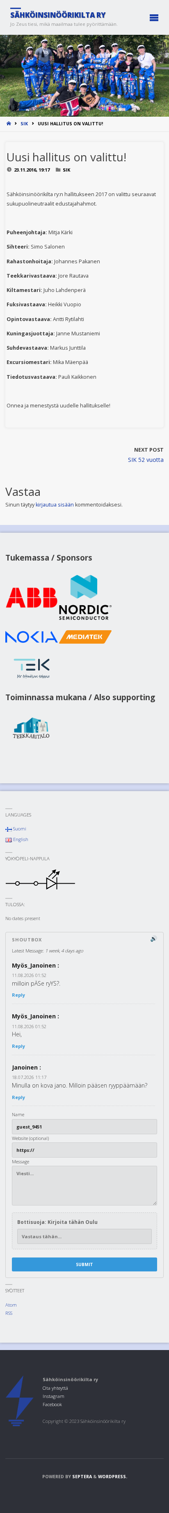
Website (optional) (30, 1138)
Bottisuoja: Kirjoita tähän (57, 1222)
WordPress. (112, 1476)
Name (18, 1114)
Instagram (53, 1396)
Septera (81, 1476)
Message (20, 1161)
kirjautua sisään (55, 504)
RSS (8, 1313)
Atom (11, 1305)
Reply (18, 995)
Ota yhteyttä (55, 1388)
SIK (24, 124)
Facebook (52, 1404)
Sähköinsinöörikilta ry (57, 14)
